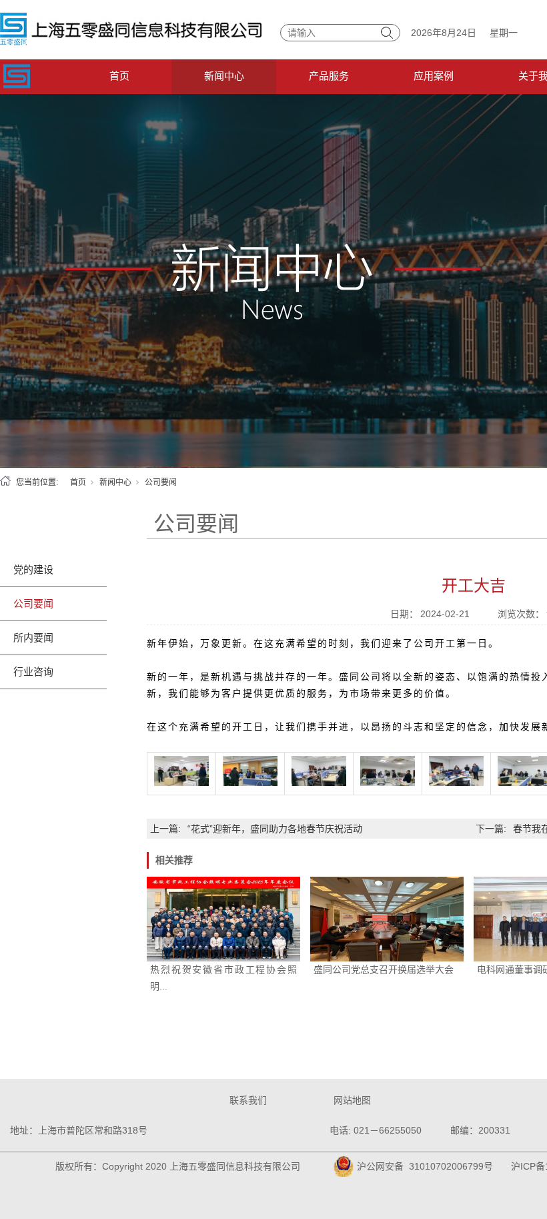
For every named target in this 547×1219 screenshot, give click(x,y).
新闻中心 (224, 75)
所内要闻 (33, 637)
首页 (119, 75)
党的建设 (33, 569)
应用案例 (434, 75)
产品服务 (329, 75)
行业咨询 (33, 671)
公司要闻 (161, 482)
